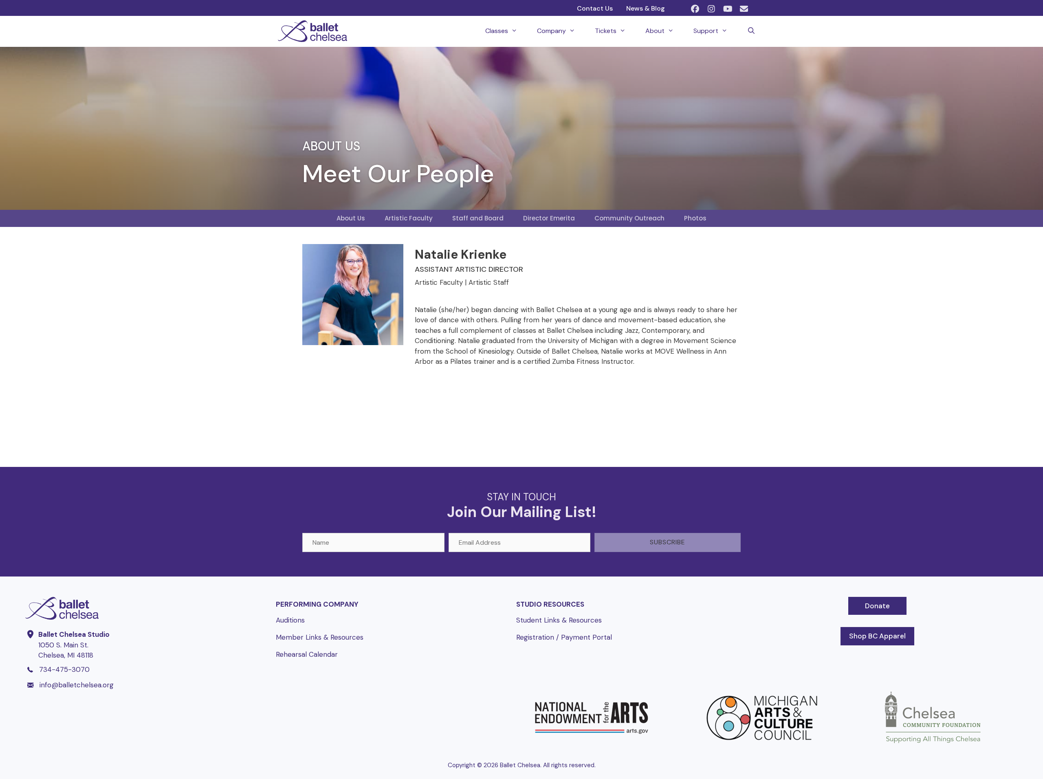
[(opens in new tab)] (591, 746)
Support (705, 30)
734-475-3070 (64, 669)
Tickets (605, 30)
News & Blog (645, 8)
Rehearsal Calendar (307, 654)
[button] (695, 9)
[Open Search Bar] (751, 31)
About (655, 30)
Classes (496, 30)
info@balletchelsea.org (77, 684)
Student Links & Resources (559, 620)
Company (551, 30)
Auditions (290, 620)
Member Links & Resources (319, 637)
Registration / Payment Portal (564, 637)
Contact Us (595, 8)
